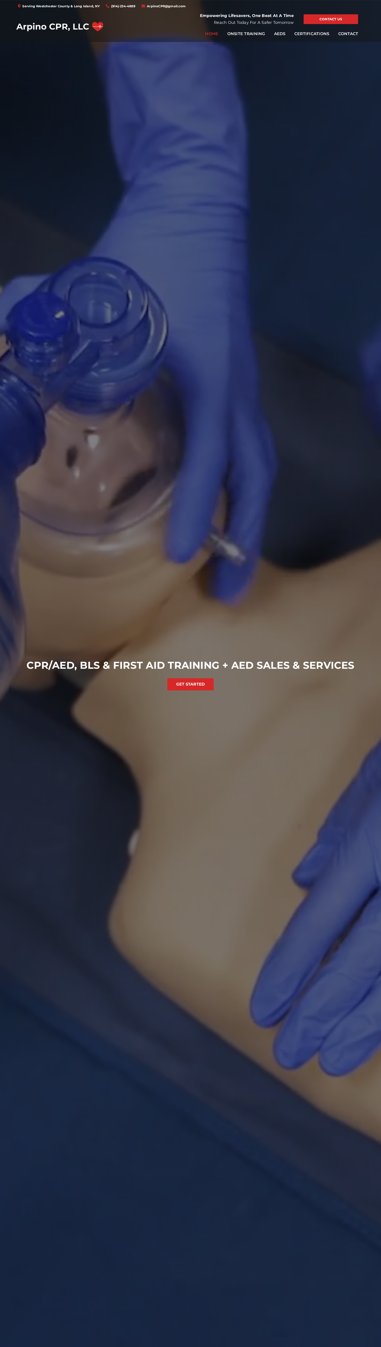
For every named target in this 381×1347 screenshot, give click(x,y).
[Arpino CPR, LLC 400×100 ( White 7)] (59, 18)
